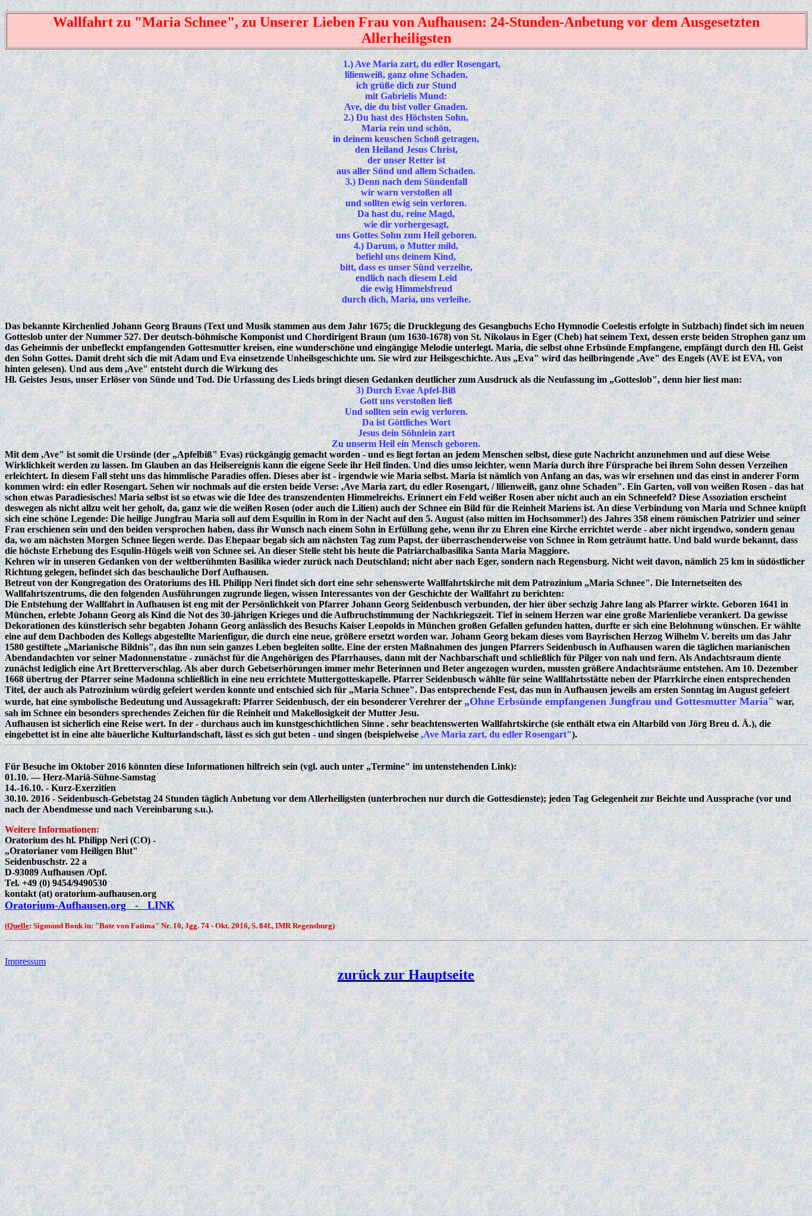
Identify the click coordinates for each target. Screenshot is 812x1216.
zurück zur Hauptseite (406, 974)
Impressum (25, 961)
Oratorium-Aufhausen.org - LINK (90, 905)
